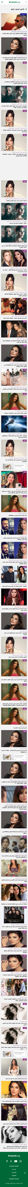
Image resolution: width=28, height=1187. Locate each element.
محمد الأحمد (9, 221)
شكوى (25, 655)
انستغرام (12, 973)
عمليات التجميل (19, 434)
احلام (13, 316)
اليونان (21, 1144)
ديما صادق (25, 607)
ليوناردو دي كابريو (15, 363)
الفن (18, 80)
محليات (24, 589)
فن (10, 363)
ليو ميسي (17, 584)
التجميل (14, 80)
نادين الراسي (24, 804)
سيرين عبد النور (10, 804)
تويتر (18, 411)
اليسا (26, 31)
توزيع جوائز (14, 104)
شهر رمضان (11, 292)
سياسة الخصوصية (14, 1179)
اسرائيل (17, 152)
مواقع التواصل (11, 128)
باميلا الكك (17, 268)
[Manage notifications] (25, 1173)
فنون (25, 38)
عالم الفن (17, 128)
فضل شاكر (14, 31)
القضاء (13, 152)
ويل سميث (17, 316)
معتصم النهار (24, 780)
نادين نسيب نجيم (20, 31)
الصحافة (17, 678)
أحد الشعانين (16, 458)
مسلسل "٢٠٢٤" (24, 221)
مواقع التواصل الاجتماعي (14, 199)
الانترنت (6, 199)
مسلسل (17, 489)
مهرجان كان (16, 387)
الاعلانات (14, 1176)
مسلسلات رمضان (8, 244)
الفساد (17, 1077)
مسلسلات (17, 292)
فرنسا (12, 387)
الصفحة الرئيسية (14, 1166)
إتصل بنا (14, 1172)
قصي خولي (16, 560)
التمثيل (17, 56)
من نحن (14, 1169)
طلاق (18, 339)
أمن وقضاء (23, 14)
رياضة (12, 584)
